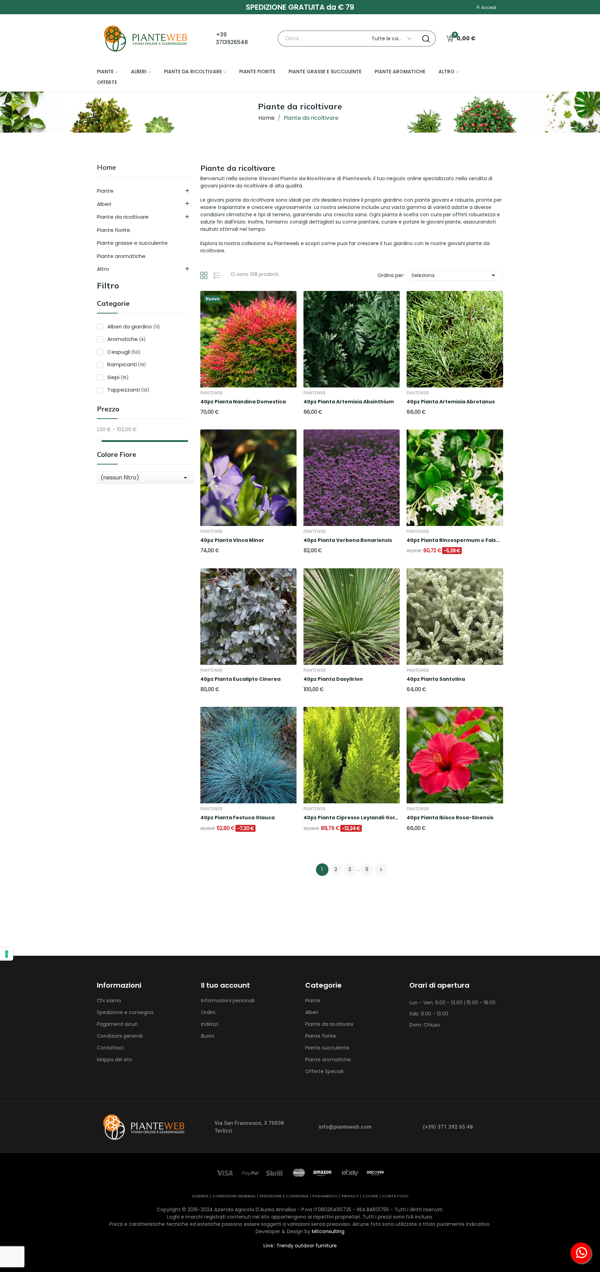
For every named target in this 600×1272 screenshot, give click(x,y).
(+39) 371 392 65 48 (448, 1127)
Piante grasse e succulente (132, 242)
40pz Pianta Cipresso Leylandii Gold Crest (351, 817)
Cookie (370, 1196)
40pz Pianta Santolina (436, 679)
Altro (103, 269)
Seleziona (454, 275)
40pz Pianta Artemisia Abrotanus (451, 402)
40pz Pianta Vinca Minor (232, 540)
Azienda (200, 1196)
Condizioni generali (120, 1035)
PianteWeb (211, 393)
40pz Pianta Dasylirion (333, 679)
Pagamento (325, 1196)
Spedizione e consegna (125, 1012)
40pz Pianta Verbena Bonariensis (347, 540)
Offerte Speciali (324, 1071)
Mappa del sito (114, 1059)
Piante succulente (327, 1047)
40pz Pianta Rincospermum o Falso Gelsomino (455, 540)
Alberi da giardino (133, 326)
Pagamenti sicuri (117, 1024)
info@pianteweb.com (345, 1127)
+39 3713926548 (232, 38)
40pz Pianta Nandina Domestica (243, 402)
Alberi (104, 204)
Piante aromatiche (121, 256)
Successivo (381, 870)
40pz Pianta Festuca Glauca (237, 817)
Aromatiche (126, 339)
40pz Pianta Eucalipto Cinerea (240, 679)
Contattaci (110, 1047)
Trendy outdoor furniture (306, 1245)
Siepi (117, 377)
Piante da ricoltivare (123, 216)
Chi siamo (109, 1000)
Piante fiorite (113, 230)
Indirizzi (209, 1024)
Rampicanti (126, 364)
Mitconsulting (328, 1231)
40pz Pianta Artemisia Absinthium (348, 402)
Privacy (350, 1196)
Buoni (207, 1035)
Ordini (208, 1012)
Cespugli (123, 351)
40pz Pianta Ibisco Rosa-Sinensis (450, 817)
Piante (105, 190)
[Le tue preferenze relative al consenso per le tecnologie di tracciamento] (6, 954)
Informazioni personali (228, 1000)
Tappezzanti (128, 389)
